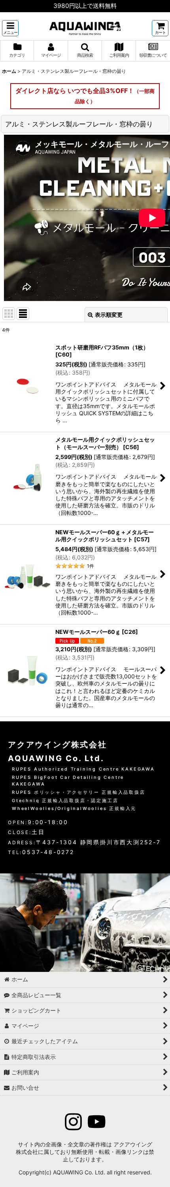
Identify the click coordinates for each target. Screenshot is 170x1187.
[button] (10, 28)
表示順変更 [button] (109, 314)
